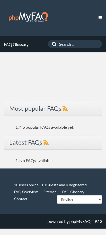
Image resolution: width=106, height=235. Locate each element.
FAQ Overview (26, 192)
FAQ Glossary (73, 192)
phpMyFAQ (80, 221)
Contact (21, 198)
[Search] (53, 44)
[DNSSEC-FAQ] (28, 17)
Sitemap (50, 192)
